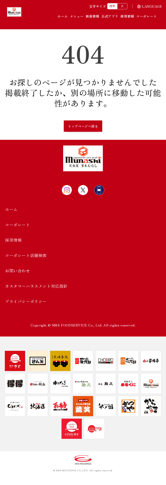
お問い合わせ (17, 271)
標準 (112, 6)
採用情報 (127, 16)
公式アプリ (110, 16)
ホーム (62, 16)
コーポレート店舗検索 (26, 255)
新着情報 (92, 16)
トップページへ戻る (83, 126)
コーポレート (146, 16)
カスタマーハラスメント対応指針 (36, 286)
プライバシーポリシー (26, 301)
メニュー (77, 16)
